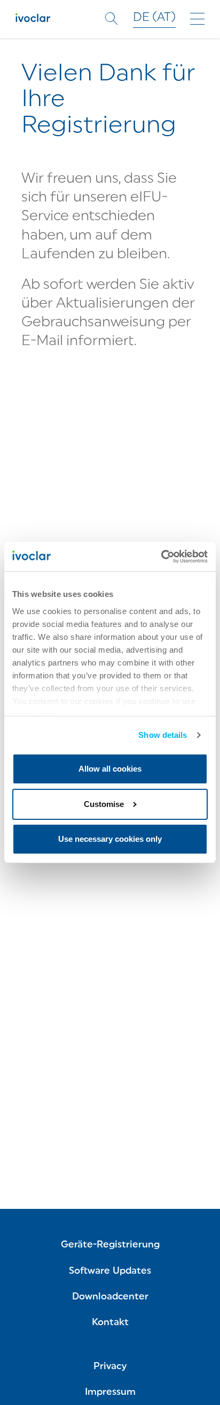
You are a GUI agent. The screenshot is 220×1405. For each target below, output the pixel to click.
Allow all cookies (110, 768)
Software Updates (110, 1271)
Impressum (110, 1392)
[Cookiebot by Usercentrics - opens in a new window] (161, 556)
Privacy (110, 1366)
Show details (162, 734)
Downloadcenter (110, 1297)
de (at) (154, 18)
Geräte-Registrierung (110, 1245)
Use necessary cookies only (110, 838)
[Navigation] (197, 19)
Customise (104, 804)
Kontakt (110, 1322)
